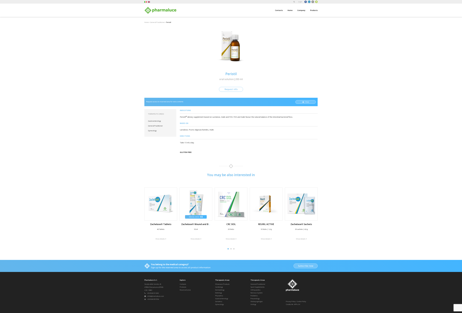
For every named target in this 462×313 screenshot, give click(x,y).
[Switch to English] (149, 2)
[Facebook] (305, 2)
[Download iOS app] (313, 2)
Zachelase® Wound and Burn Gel (198, 224)
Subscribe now (305, 265)
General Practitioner (157, 22)
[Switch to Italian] (145, 2)
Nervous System (256, 293)
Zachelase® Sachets (301, 224)
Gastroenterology (154, 121)
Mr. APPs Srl (295, 304)
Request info (231, 89)
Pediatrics (254, 296)
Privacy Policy (291, 301)
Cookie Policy (301, 301)
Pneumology (255, 298)
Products (314, 10)
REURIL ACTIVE (266, 224)
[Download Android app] (316, 2)
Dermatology (220, 290)
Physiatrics (219, 296)
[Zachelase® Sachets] (301, 204)
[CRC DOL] (231, 204)
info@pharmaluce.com (155, 296)
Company (301, 10)
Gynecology (152, 131)
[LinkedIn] (309, 2)
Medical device (194, 217)
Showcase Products (222, 284)
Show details (160, 239)
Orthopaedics (255, 290)
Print (307, 102)
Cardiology (219, 287)
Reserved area (185, 290)
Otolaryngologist (256, 301)
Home (290, 10)
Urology (253, 304)
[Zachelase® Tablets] (160, 204)
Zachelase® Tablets (160, 224)
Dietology (218, 293)
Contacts (279, 10)
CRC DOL (231, 224)
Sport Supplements (257, 287)
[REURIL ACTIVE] (266, 204)
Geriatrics (218, 301)
